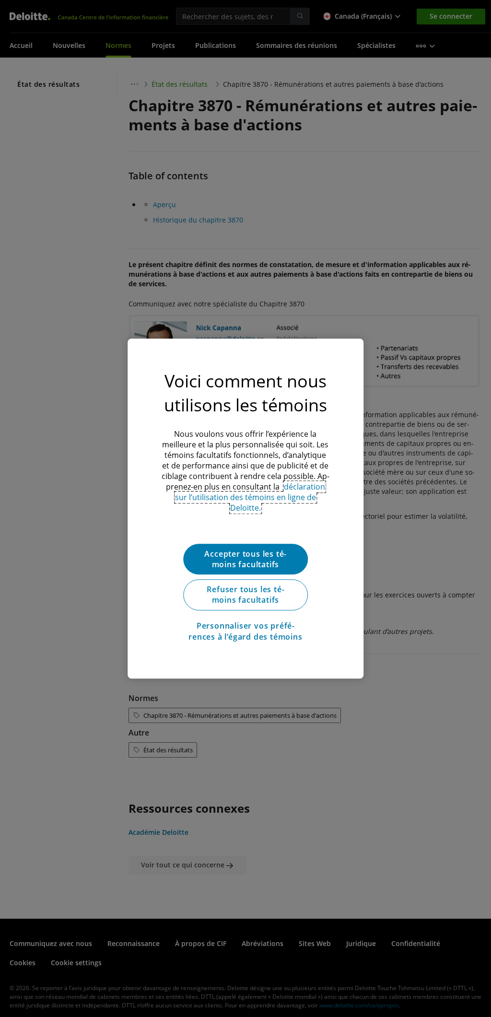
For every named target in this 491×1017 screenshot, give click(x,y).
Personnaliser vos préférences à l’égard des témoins (245, 631)
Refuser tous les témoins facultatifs (245, 594)
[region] (245, 509)
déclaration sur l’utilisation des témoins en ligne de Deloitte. (250, 497)
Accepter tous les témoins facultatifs (245, 559)
